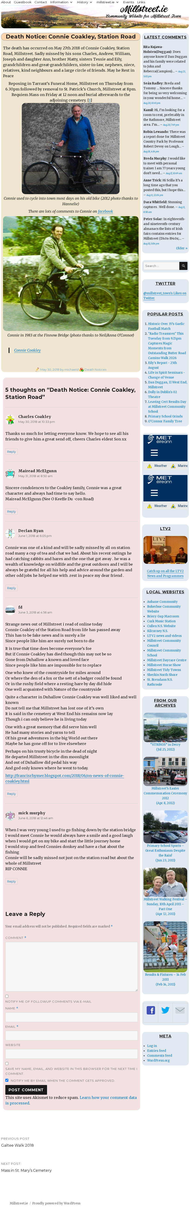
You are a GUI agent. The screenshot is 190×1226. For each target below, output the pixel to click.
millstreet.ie (105, 2)
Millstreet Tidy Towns (164, 670)
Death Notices (95, 369)
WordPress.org (158, 1060)
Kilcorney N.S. (157, 631)
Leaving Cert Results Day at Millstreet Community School (167, 407)
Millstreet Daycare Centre (167, 660)
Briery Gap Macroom (163, 616)
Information (59, 2)
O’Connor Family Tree (165, 421)
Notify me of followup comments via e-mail (48, 1001)
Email (12, 1027)
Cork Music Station (161, 621)
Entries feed (156, 1051)
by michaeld (69, 369)
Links (141, 2)
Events (128, 2)
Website (13, 1045)
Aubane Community (162, 602)
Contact (41, 2)
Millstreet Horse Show (164, 665)
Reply (11, 451)
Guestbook (23, 2)
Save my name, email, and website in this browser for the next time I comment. (71, 1071)
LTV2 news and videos (164, 636)
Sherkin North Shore (162, 675)
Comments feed (159, 1056)
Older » (181, 248)
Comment (15, 938)
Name (11, 1008)
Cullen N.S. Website (161, 626)
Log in (152, 1046)
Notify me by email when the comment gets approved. (62, 1080)
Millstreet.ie (19, 1203)
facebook (105, 211)
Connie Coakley (27, 350)
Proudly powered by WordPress (56, 1203)
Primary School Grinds (165, 416)
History (82, 2)
